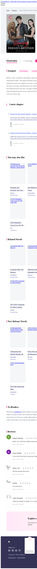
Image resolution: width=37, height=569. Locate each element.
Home (8, 10)
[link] (8, 10)
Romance (14, 10)
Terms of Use (12, 557)
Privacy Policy (21, 557)
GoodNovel (17, 412)
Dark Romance (24, 71)
